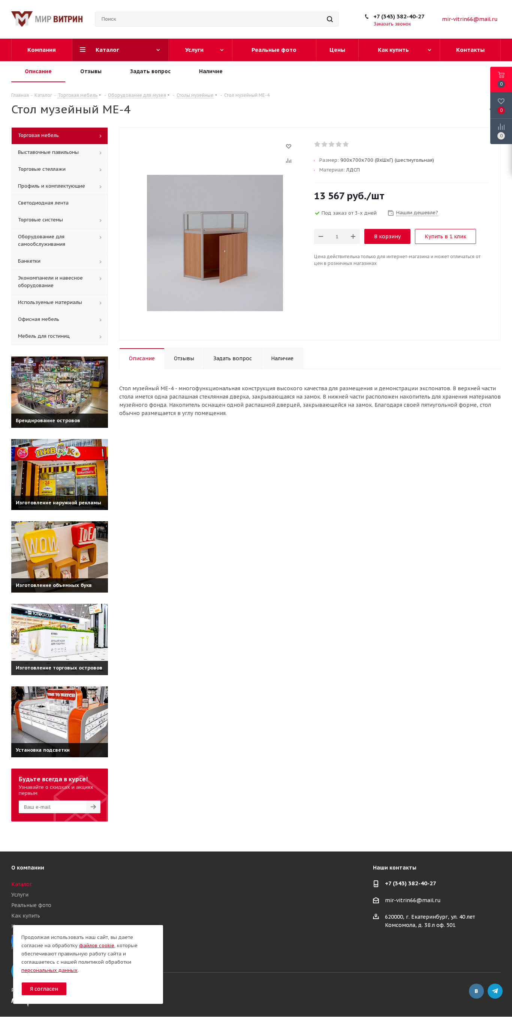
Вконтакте (476, 991)
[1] (317, 144)
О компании (27, 867)
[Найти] (330, 19)
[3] (331, 144)
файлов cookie (96, 945)
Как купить (25, 915)
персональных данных (49, 970)
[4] (339, 144)
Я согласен (44, 988)
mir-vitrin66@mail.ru (470, 19)
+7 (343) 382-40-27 (399, 16)
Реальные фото (31, 905)
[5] (346, 144)
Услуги (19, 894)
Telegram (495, 991)
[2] (324, 144)
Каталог (21, 884)
